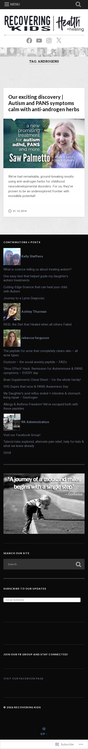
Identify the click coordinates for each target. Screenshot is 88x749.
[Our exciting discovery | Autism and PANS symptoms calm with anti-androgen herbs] (43, 143)
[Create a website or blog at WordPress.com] (44, 729)
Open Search (79, 6)
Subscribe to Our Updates (24, 588)
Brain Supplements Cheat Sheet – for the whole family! (42, 380)
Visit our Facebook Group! (21, 435)
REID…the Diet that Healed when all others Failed (37, 324)
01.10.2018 (19, 211)
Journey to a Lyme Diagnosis (23, 298)
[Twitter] (58, 40)
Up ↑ (44, 734)
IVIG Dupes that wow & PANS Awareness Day (35, 386)
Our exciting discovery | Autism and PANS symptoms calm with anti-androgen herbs (43, 103)
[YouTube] (39, 40)
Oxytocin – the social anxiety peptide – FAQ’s (35, 362)
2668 (7, 453)
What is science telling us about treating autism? (37, 269)
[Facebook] (29, 40)
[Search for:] (43, 564)
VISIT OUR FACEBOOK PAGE (23, 678)
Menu (15, 4)
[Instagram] (48, 40)
